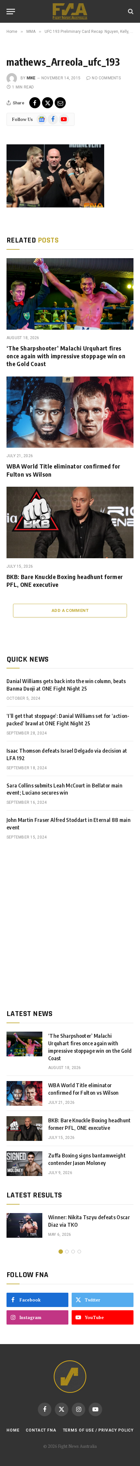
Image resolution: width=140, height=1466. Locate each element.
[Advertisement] (70, 925)
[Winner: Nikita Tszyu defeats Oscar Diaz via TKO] (24, 1225)
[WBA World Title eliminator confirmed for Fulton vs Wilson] (70, 412)
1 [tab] (61, 1252)
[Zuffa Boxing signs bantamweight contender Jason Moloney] (24, 1163)
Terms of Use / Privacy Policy (98, 1430)
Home (13, 1430)
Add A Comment (70, 610)
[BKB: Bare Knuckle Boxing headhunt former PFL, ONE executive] (70, 522)
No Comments (106, 78)
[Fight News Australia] (70, 11)
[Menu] (11, 11)
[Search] (130, 11)
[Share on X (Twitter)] (47, 102)
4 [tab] (79, 1252)
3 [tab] (73, 1252)
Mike (31, 78)
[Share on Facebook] (34, 102)
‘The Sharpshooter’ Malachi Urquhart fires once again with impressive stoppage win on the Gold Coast (66, 356)
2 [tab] (67, 1252)
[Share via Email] (60, 102)
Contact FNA (41, 1430)
